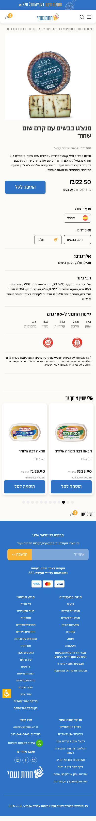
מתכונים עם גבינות (25, 639)
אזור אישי (26, 694)
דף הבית (89, 28)
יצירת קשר (25, 659)
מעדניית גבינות (54, 28)
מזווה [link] (70, 639)
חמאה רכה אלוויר (32, 451)
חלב (79, 263)
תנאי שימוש (25, 687)
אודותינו (25, 646)
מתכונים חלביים (25, 625)
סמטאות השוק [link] (70, 625)
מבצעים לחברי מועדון (70, 663)
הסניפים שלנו (26, 652)
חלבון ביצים (66, 263)
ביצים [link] (70, 604)
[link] (34, 760)
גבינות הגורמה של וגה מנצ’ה (70, 670)
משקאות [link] (70, 646)
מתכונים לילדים (25, 632)
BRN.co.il (15, 806)
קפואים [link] (70, 632)
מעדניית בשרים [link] (70, 618)
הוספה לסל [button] (25, 187)
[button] (10, 18)
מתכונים (26, 618)
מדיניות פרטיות (25, 680)
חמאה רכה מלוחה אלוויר (73, 451)
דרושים (25, 666)
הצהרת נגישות (25, 673)
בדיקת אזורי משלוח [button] (26, 701)
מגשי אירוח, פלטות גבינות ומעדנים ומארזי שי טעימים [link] (70, 654)
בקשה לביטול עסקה (26, 708)
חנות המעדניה (73, 28)
